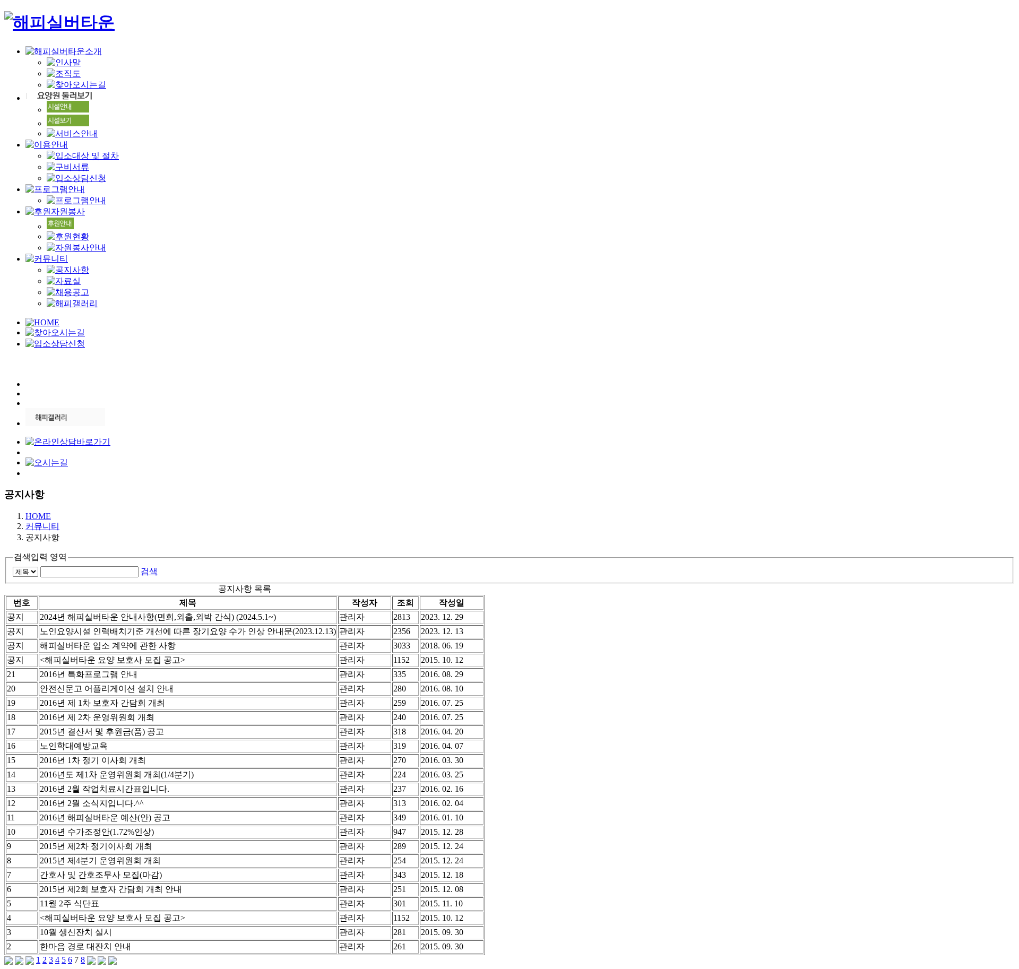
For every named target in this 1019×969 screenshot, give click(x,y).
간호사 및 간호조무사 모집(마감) (101, 874)
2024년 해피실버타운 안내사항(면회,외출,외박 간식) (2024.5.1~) (158, 616)
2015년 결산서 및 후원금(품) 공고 (102, 731)
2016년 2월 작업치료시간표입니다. (104, 788)
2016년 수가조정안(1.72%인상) (97, 831)
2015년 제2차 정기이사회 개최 (96, 846)
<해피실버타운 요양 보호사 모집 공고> (112, 659)
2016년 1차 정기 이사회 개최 (93, 760)
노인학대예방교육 (74, 745)
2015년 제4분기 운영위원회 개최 (100, 860)
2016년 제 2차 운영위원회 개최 (97, 717)
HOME (38, 516)
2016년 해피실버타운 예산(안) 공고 (105, 817)
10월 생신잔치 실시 (76, 932)
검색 (149, 571)
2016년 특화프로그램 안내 (88, 674)
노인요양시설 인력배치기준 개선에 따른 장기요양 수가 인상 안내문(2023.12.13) (188, 631)
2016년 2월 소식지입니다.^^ (92, 803)
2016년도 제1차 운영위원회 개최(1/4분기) (117, 774)
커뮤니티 (42, 526)
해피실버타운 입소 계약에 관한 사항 (108, 645)
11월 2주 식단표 (69, 903)
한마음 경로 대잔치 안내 (85, 946)
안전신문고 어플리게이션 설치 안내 (107, 688)
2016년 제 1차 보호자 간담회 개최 (102, 702)
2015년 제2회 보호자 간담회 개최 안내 (111, 889)
